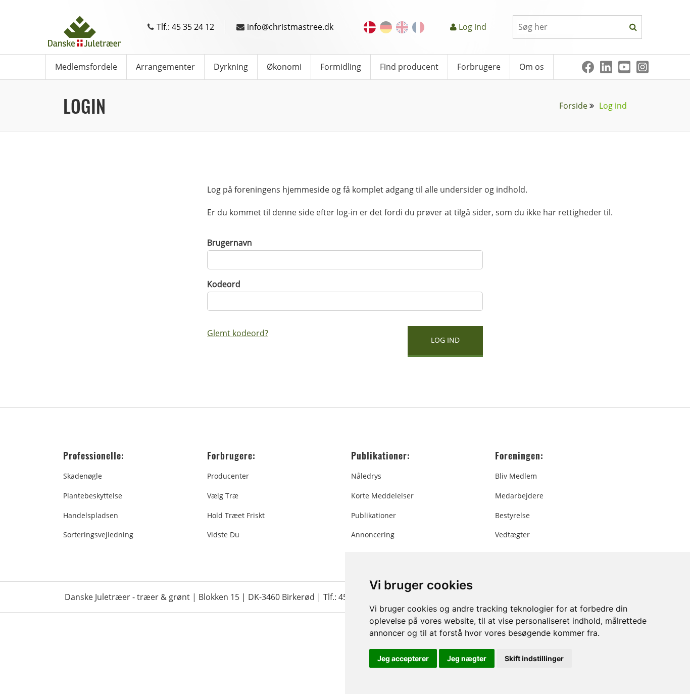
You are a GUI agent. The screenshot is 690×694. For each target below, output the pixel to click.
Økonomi (284, 66)
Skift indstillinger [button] (534, 658)
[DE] (386, 27)
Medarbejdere (519, 495)
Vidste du (223, 534)
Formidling (340, 66)
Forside (573, 105)
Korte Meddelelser (382, 495)
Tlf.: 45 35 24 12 (185, 26)
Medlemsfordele (86, 66)
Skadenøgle (82, 476)
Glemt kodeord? (237, 333)
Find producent (409, 66)
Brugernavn (229, 243)
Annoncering (373, 534)
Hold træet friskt (236, 515)
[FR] (418, 27)
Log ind (472, 26)
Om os (531, 66)
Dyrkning (231, 66)
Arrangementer (165, 66)
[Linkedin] (606, 67)
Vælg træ (222, 495)
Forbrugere (479, 66)
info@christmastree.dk (290, 26)
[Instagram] (642, 67)
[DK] (370, 27)
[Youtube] (624, 67)
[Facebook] (588, 67)
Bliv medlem (516, 476)
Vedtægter (512, 534)
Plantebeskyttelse (92, 495)
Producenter (228, 476)
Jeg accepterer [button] (403, 658)
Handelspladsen (90, 515)
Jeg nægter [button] (466, 658)
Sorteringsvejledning (98, 534)
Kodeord (223, 284)
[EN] (402, 27)
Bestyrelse (512, 515)
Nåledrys (366, 476)
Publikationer (373, 515)
